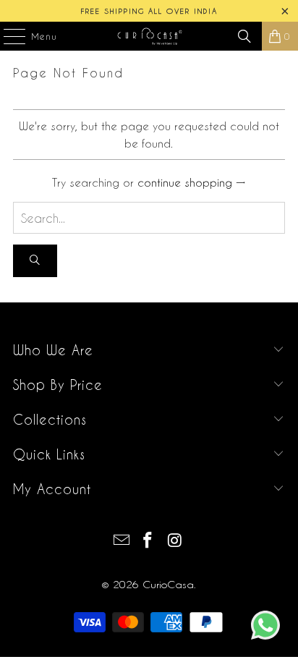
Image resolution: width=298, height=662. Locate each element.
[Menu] (7, 36)
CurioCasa (168, 584)
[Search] (244, 36)
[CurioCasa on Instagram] (175, 540)
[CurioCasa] (149, 36)
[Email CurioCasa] (121, 540)
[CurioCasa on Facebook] (148, 540)
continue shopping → (191, 182)
